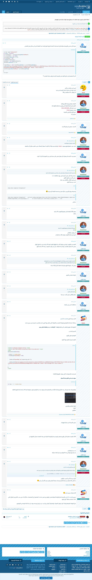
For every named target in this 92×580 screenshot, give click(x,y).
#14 (8, 301)
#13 (8, 286)
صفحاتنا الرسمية (15, 560)
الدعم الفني (63, 569)
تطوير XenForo (62, 567)
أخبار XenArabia (62, 566)
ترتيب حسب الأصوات (6, 82)
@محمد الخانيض (64, 318)
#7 (7, 167)
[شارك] (5, 43)
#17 (8, 433)
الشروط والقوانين (52, 566)
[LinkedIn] (79, 523)
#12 (8, 272)
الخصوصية (53, 569)
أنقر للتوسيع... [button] (41, 475)
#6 (7, 153)
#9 (7, 222)
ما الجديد (78, 12)
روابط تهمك (61, 560)
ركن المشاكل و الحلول (73, 517)
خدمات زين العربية (48, 1)
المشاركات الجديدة (84, 14)
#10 (8, 241)
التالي (85, 82)
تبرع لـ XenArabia (71, 1)
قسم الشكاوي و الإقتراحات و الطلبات (73, 29)
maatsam (49, 555)
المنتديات (85, 12)
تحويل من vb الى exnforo (74, 516)
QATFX (84, 517)
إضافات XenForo (62, 571)
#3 (7, 100)
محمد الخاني (86, 39)
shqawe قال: (72, 464)
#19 (8, 461)
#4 (7, 123)
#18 (8, 447)
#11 (8, 255)
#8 (7, 208)
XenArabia (11, 567)
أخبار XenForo (62, 564)
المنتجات (61, 12)
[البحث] (3, 12)
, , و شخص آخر (66, 414)
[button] (75, 12)
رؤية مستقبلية (38, 560)
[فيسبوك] (86, 523)
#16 (8, 419)
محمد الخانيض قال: (72, 140)
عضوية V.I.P (39, 1)
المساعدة (86, 1)
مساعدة (53, 567)
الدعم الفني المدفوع (60, 1)
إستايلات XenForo (62, 572)
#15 (8, 315)
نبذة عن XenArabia (82, 560)
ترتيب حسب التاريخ (14, 82)
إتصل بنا (79, 1)
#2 (7, 85)
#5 (7, 137)
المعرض (69, 12)
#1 (3, 43)
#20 (8, 489)
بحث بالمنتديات (75, 14)
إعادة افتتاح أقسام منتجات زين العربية (80, 23)
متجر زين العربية (52, 564)
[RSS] (17, 1)
